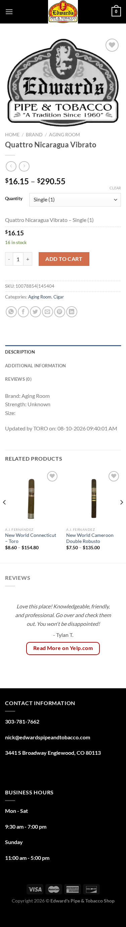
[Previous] (4, 515)
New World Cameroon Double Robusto (90, 538)
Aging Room (64, 134)
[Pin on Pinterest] (59, 311)
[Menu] (9, 11)
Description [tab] (20, 352)
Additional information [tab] (35, 365)
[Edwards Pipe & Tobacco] (63, 12)
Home (12, 134)
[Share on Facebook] (23, 311)
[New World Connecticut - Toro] (32, 496)
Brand (34, 134)
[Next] (121, 515)
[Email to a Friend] (47, 311)
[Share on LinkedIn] (71, 311)
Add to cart (63, 259)
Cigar (58, 296)
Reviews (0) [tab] (18, 379)
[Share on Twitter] (35, 311)
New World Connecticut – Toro (30, 538)
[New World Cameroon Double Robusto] (93, 496)
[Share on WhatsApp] (11, 311)
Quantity (14, 198)
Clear (115, 188)
